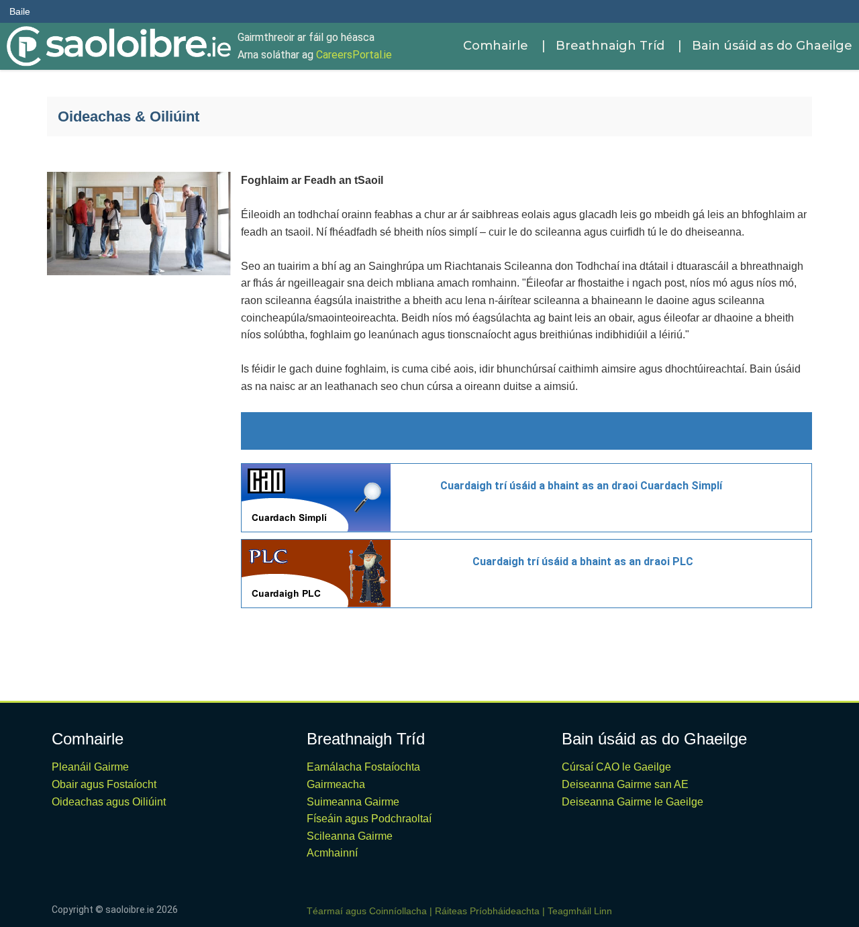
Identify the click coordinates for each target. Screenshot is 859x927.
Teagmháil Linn (580, 911)
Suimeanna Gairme (353, 802)
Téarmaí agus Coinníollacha (367, 911)
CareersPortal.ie (354, 54)
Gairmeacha (336, 784)
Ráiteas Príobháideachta (487, 911)
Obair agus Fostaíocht (104, 784)
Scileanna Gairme (350, 836)
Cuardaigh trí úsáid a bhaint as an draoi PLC (582, 561)
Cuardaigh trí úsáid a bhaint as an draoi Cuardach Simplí (581, 485)
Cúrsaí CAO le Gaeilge (616, 767)
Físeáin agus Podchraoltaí (369, 818)
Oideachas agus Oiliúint (109, 802)
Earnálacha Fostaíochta (363, 767)
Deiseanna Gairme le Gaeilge (632, 802)
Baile (19, 11)
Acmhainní (332, 853)
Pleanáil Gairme (90, 767)
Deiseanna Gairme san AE (625, 784)
